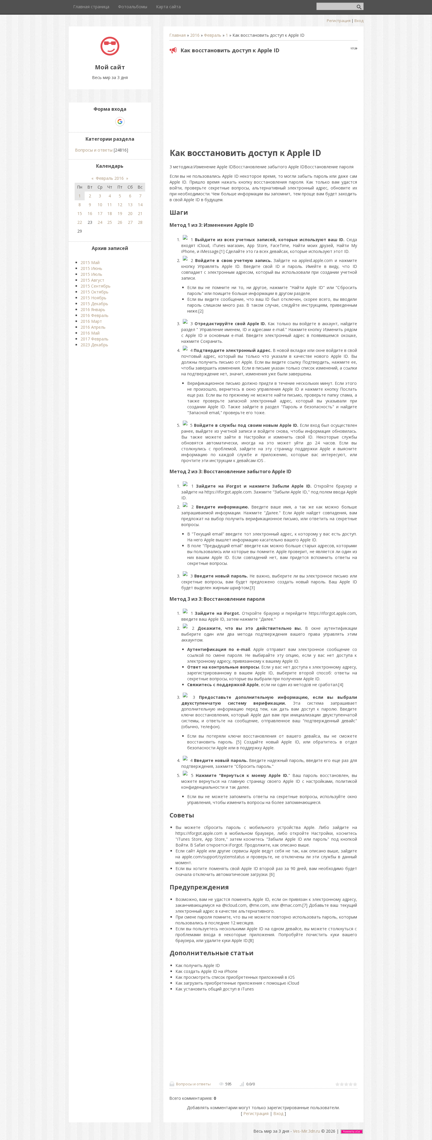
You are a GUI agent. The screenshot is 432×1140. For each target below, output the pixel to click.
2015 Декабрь (94, 303)
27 (130, 222)
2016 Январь (93, 309)
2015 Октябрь (94, 292)
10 (100, 204)
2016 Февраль (94, 315)
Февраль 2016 (110, 178)
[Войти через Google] (120, 121)
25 (109, 222)
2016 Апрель (93, 327)
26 (120, 222)
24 (100, 222)
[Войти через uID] (89, 121)
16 (90, 213)
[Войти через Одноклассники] (130, 121)
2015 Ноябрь (93, 297)
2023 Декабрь (94, 344)
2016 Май (90, 333)
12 (120, 204)
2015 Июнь (91, 268)
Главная (177, 35)
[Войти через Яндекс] (109, 121)
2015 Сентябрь (95, 286)
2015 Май (90, 262)
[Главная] (110, 54)
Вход (359, 20)
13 (130, 204)
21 (140, 213)
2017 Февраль (94, 339)
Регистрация (339, 20)
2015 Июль (91, 274)
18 (109, 213)
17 (100, 213)
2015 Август (92, 280)
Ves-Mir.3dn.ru (306, 1131)
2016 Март (91, 321)
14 (140, 204)
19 (120, 213)
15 (79, 213)
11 (109, 204)
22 (79, 222)
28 (140, 222)
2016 (195, 35)
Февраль (212, 35)
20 (130, 213)
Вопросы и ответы (193, 1084)
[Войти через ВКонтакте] (99, 121)
